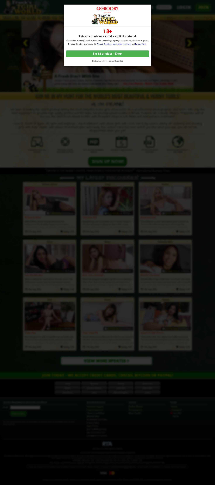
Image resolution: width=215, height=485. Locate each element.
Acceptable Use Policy (122, 44)
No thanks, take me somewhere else (107, 61)
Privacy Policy (140, 44)
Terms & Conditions (104, 44)
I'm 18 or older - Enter (107, 53)
